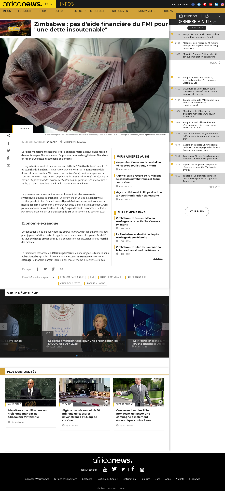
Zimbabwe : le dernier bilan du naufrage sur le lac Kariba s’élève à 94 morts (138, 221)
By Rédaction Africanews (33, 142)
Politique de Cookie (107, 479)
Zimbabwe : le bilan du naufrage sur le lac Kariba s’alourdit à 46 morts (139, 248)
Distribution (129, 479)
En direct (190, 16)
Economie (25, 11)
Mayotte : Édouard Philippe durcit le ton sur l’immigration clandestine (200, 55)
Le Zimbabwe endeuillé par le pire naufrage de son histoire (137, 236)
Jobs (157, 479)
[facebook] (133, 469)
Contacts (87, 479)
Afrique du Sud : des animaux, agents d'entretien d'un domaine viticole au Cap (199, 80)
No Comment (120, 11)
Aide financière (137, 277)
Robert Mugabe (96, 283)
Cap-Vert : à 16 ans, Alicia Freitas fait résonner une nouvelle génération (201, 157)
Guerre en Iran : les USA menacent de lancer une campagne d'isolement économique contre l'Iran (201, 147)
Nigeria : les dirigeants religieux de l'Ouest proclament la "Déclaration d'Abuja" (200, 167)
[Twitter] (114, 469)
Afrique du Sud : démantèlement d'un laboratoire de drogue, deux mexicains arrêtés (199, 125)
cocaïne (66, 404)
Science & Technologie (89, 11)
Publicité (145, 479)
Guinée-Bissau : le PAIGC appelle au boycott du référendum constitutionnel (201, 102)
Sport (43, 11)
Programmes (146, 11)
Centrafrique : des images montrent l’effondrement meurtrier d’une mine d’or (201, 136)
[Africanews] (21, 3)
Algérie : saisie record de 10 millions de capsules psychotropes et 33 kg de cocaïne (200, 45)
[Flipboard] (124, 469)
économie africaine (72, 277)
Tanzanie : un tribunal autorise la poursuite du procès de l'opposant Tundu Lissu (200, 178)
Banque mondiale (110, 277)
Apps (168, 479)
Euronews (194, 479)
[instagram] (142, 469)
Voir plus (197, 211)
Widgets (180, 479)
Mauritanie (14, 404)
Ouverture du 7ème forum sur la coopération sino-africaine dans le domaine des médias (200, 91)
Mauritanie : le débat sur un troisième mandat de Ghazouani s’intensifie (199, 114)
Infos (7, 11)
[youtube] (105, 469)
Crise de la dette (70, 283)
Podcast (168, 11)
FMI (92, 277)
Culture (60, 11)
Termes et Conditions (65, 479)
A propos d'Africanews (37, 479)
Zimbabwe (23, 129)
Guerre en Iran (124, 404)
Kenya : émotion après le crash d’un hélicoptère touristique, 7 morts (201, 35)
